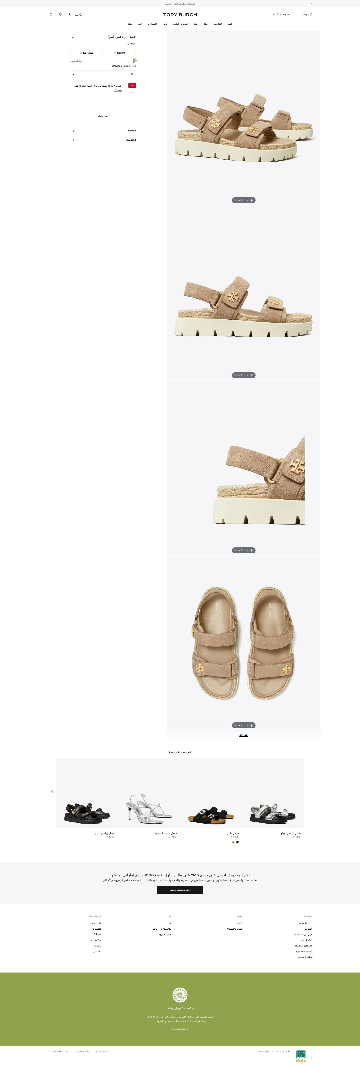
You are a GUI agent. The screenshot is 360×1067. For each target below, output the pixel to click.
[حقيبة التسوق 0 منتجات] (52, 15)
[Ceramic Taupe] (134, 61)
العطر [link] (140, 23)
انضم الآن (118, 89)
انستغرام (96, 923)
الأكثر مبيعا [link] (217, 23)
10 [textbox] (131, 74)
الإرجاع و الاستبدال (303, 934)
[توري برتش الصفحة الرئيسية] (180, 14)
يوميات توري (165, 934)
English (286, 14)
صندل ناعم (233, 833)
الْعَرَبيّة (276, 14)
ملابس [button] (165, 23)
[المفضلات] (60, 15)
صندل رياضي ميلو (291, 833)
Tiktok (97, 934)
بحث (76, 15)
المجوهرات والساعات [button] (180, 23)
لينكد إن (97, 951)
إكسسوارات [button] (152, 23)
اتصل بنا (309, 929)
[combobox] (103, 74)
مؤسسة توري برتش (162, 929)
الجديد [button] (230, 23)
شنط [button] (205, 23)
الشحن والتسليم (304, 945)
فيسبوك (96, 929)
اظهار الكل (243, 735)
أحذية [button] (196, 23)
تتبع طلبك (307, 940)
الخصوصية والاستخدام (58, 1051)
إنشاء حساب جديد (180, 890)
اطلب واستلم (305, 957)
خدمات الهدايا (234, 929)
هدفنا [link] (130, 23)
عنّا (170, 923)
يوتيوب (97, 945)
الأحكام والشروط (81, 1051)
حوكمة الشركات (102, 1051)
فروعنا (306, 14)
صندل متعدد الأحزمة (165, 833)
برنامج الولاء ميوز (304, 951)
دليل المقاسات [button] (76, 61)
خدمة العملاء (306, 923)
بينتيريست (96, 940)
